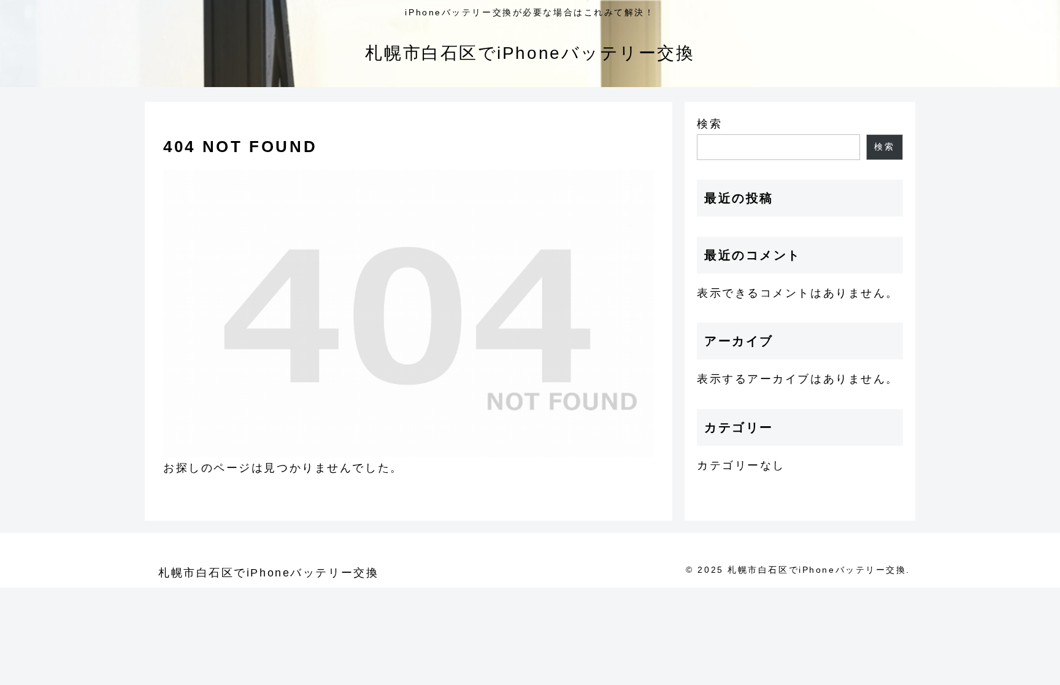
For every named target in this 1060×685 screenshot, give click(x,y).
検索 (709, 124)
